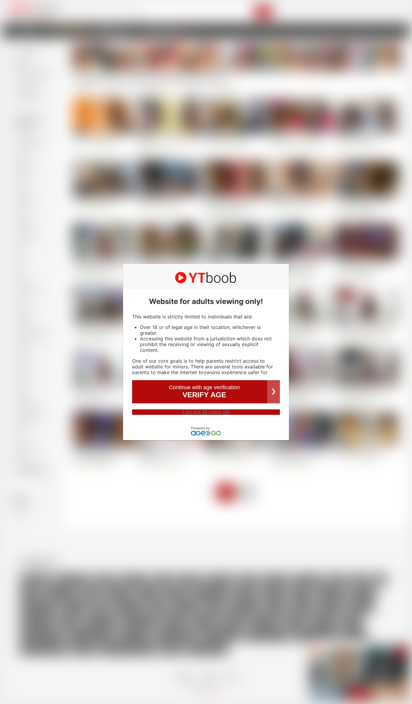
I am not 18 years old (206, 412)
